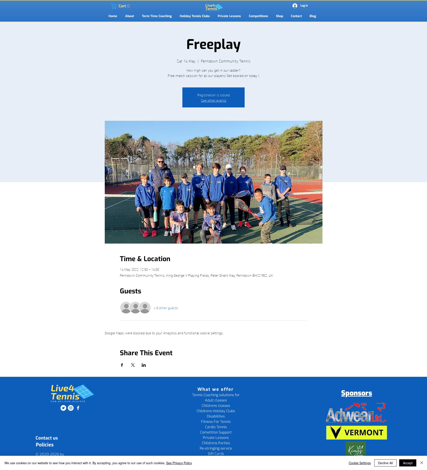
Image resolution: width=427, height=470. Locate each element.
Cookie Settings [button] (360, 463)
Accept (408, 463)
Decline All (385, 463)
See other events (213, 100)
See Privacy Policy (179, 463)
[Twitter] (63, 408)
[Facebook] (78, 408)
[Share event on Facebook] (122, 365)
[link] (114, 6)
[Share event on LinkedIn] (144, 365)
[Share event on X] (133, 365)
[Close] (421, 462)
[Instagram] (71, 408)
